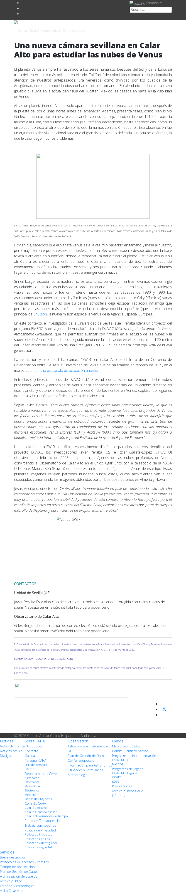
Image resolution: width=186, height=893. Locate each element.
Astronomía (32, 778)
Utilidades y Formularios (85, 770)
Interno (29, 769)
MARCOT (117, 764)
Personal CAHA (35, 760)
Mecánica (31, 795)
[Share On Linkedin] (162, 714)
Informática (32, 782)
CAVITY (116, 777)
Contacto (31, 751)
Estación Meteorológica (17, 886)
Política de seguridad (38, 847)
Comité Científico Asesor (41, 812)
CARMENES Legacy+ (124, 773)
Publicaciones (122, 786)
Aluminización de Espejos (18, 876)
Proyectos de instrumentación (134, 756)
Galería (30, 756)
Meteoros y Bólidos (126, 746)
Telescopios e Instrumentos (88, 746)
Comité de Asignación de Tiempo (46, 816)
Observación (78, 741)
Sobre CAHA (35, 741)
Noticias (6, 741)
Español (152, 2)
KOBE (115, 782)
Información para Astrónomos (90, 765)
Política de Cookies (37, 839)
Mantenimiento (34, 786)
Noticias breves (11, 751)
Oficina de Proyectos (38, 799)
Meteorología (77, 775)
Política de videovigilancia (41, 843)
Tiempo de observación (17, 867)
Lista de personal (36, 765)
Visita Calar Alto (11, 890)
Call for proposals (81, 760)
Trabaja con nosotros (40, 825)
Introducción (34, 746)
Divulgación (8, 756)
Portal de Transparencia (42, 821)
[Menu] (141, 30)
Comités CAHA (35, 803)
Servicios (7, 852)
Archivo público (11, 881)
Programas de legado (128, 769)
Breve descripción (13, 857)
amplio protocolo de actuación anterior (67, 370)
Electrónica (32, 790)
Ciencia (118, 741)
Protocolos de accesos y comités (24, 862)
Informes (118, 796)
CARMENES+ (120, 760)
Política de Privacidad (40, 830)
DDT (71, 751)
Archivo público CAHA (127, 791)
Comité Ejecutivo (36, 808)
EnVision (40, 314)
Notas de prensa (12, 746)
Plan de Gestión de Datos (86, 756)
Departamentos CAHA (41, 773)
